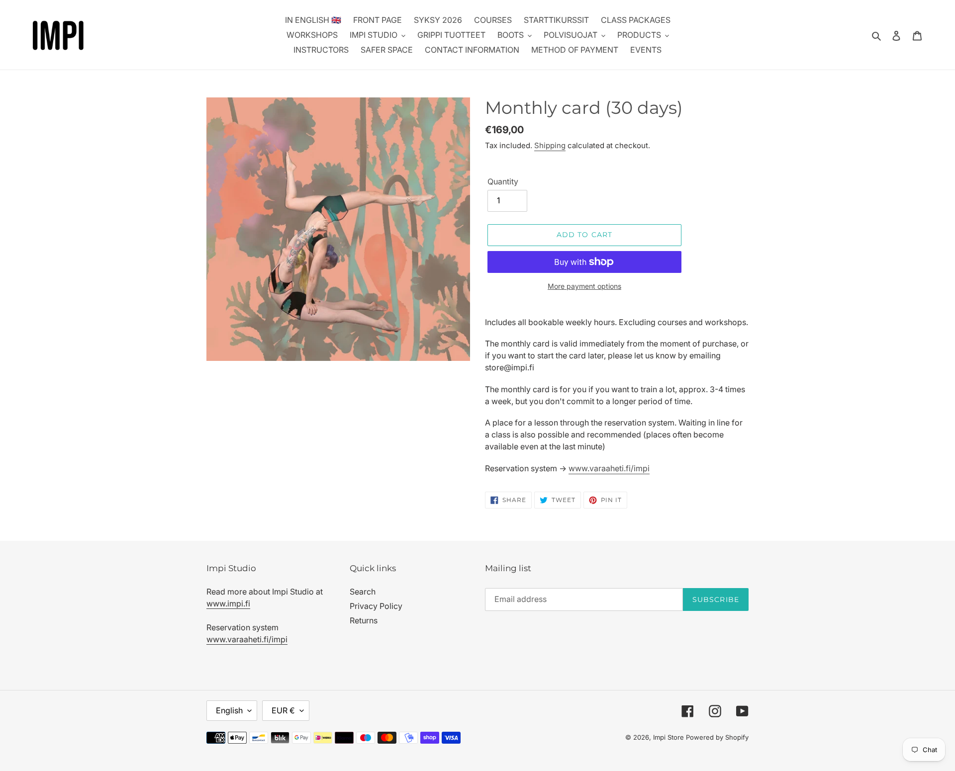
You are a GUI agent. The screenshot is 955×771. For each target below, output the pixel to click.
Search (363, 592)
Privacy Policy (376, 606)
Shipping (550, 145)
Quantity (502, 181)
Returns (364, 620)
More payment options (584, 286)
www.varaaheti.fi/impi (609, 468)
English (229, 710)
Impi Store (668, 737)
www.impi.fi (228, 603)
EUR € (283, 710)
